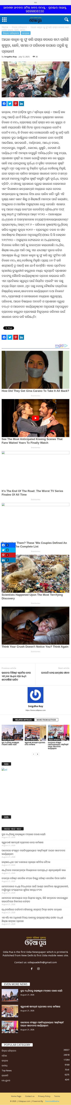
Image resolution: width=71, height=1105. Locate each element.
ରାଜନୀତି (5, 1075)
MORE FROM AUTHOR (46, 719)
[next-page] (37, 754)
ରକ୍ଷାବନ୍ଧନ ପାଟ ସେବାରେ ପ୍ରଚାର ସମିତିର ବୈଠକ (26, 862)
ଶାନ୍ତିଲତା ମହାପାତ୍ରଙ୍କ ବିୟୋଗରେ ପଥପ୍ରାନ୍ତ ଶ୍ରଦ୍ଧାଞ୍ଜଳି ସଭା (34, 870)
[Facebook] (32, 968)
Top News (7, 1070)
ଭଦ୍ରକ (25, 33)
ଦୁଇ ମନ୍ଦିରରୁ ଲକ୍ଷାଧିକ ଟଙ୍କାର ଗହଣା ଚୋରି (10, 743)
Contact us (29, 1096)
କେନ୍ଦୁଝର (6, 1080)
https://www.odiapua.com (36, 710)
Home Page (16, 1096)
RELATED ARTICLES (23, 719)
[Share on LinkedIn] (21, 103)
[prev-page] (33, 754)
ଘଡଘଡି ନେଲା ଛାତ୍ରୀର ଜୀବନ (55, 672)
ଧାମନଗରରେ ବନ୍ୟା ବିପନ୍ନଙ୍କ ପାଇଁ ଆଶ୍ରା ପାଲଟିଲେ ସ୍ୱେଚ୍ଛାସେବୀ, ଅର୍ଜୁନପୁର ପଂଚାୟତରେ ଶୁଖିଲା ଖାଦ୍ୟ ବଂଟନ (35, 888)
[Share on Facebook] (4, 103)
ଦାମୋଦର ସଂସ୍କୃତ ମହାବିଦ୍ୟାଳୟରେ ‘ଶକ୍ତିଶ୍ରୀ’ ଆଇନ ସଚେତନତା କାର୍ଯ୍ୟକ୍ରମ (58, 745)
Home (5, 27)
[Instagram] (39, 968)
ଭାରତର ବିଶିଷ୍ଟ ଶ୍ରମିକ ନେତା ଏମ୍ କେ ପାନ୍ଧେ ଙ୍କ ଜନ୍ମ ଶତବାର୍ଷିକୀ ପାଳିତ (16, 676)
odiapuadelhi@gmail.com (42, 962)
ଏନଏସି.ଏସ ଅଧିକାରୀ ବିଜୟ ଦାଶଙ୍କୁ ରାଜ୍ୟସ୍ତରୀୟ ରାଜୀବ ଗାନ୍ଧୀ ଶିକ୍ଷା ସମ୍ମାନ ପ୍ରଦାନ (32, 919)
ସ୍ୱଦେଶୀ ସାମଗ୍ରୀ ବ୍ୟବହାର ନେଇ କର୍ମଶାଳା (35, 743)
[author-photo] (35, 695)
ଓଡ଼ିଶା (4, 1055)
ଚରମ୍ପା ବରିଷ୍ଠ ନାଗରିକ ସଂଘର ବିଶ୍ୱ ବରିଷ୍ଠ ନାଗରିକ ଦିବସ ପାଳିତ (34, 878)
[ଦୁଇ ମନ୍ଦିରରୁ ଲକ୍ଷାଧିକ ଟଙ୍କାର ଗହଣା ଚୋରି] (12, 733)
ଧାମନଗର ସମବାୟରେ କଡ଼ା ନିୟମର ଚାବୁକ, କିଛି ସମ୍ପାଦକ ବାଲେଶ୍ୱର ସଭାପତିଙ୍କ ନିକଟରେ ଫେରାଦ (35, 899)
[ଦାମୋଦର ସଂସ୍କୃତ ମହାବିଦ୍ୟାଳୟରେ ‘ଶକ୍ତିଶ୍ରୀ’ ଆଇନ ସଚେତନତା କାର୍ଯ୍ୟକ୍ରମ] (58, 733)
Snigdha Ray (10, 56)
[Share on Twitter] (9, 103)
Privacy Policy (44, 1096)
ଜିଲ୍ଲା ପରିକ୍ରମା (19, 27)
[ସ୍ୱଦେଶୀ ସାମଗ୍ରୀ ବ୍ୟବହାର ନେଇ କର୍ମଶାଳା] (35, 733)
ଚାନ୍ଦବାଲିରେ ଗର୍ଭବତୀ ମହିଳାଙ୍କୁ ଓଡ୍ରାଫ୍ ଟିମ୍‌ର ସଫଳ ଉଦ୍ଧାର (32, 909)
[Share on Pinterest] (15, 103)
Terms (57, 1096)
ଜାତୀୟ (4, 1065)
